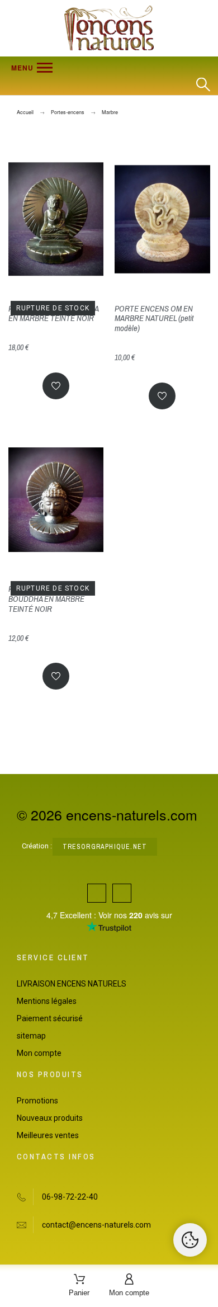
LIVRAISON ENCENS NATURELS (71, 983)
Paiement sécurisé (50, 1018)
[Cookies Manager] (190, 1240)
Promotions (37, 1100)
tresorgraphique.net (105, 846)
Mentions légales (47, 1001)
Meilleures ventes (48, 1135)
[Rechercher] (203, 85)
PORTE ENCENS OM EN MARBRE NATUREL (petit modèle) (154, 318)
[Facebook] (96, 893)
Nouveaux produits (50, 1117)
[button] (98, 67)
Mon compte (39, 1053)
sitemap (31, 1035)
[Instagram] (121, 893)
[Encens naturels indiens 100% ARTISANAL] (109, 28)
